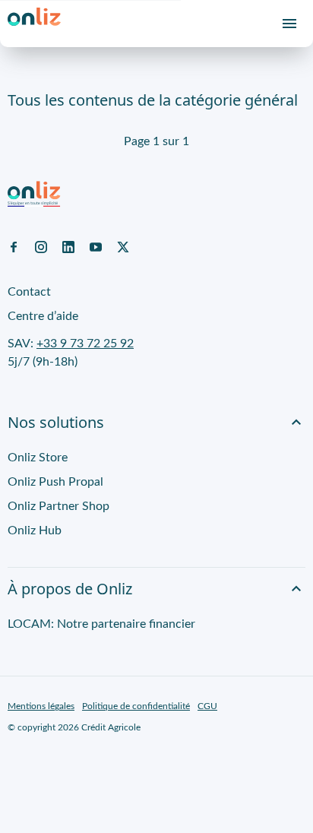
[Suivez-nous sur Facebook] (14, 246)
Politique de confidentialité (136, 706)
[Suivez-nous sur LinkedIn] (68, 246)
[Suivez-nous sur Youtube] (96, 246)
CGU (207, 706)
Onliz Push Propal (55, 482)
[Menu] (289, 24)
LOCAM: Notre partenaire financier (101, 624)
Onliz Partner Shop (58, 506)
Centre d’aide (43, 316)
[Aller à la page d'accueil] (34, 24)
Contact (29, 292)
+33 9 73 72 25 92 (85, 343)
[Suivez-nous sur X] (123, 246)
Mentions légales (41, 706)
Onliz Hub (35, 530)
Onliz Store (38, 457)
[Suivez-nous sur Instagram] (41, 246)
